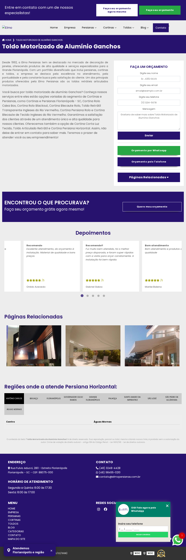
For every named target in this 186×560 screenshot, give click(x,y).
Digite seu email (149, 85)
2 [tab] (87, 296)
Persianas (88, 27)
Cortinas (108, 27)
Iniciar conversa (143, 535)
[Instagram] (98, 509)
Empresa (69, 27)
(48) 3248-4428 (109, 468)
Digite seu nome (149, 73)
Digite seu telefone (149, 96)
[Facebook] (105, 509)
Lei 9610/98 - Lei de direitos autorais (127, 442)
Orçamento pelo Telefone (149, 161)
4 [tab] (98, 296)
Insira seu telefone (130, 524)
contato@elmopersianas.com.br (119, 477)
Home (54, 27)
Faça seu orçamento (160, 10)
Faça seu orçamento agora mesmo (117, 10)
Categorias (16, 531)
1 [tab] (82, 296)
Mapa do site (16, 539)
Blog (143, 27)
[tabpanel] (34, 266)
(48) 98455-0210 (109, 472)
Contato (160, 27)
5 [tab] (104, 296)
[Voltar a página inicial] (7, 27)
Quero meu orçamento (152, 206)
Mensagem (149, 108)
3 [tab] (93, 296)
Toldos (127, 27)
